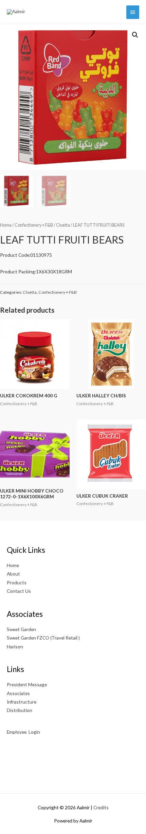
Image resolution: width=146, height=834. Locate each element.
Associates (18, 693)
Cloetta (63, 225)
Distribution (19, 710)
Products (16, 582)
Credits (101, 807)
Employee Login (24, 732)
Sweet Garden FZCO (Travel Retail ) (43, 638)
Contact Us (19, 591)
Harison (15, 646)
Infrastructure (21, 702)
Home (6, 225)
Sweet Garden (21, 629)
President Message (27, 684)
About (13, 574)
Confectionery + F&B (34, 225)
